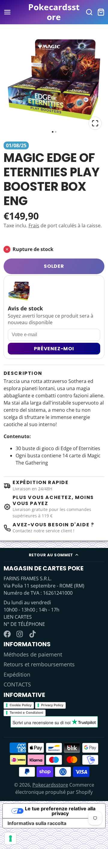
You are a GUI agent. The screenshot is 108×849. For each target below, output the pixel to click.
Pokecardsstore (50, 785)
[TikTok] (33, 634)
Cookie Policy (21, 705)
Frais (33, 225)
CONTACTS (17, 684)
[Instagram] (20, 634)
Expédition (17, 674)
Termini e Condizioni (26, 712)
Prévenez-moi (54, 348)
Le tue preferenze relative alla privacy (60, 811)
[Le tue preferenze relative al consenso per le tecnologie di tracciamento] (10, 838)
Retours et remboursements (39, 664)
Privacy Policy (52, 705)
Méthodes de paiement (33, 654)
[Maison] (54, 12)
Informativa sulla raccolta (37, 823)
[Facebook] (7, 634)
